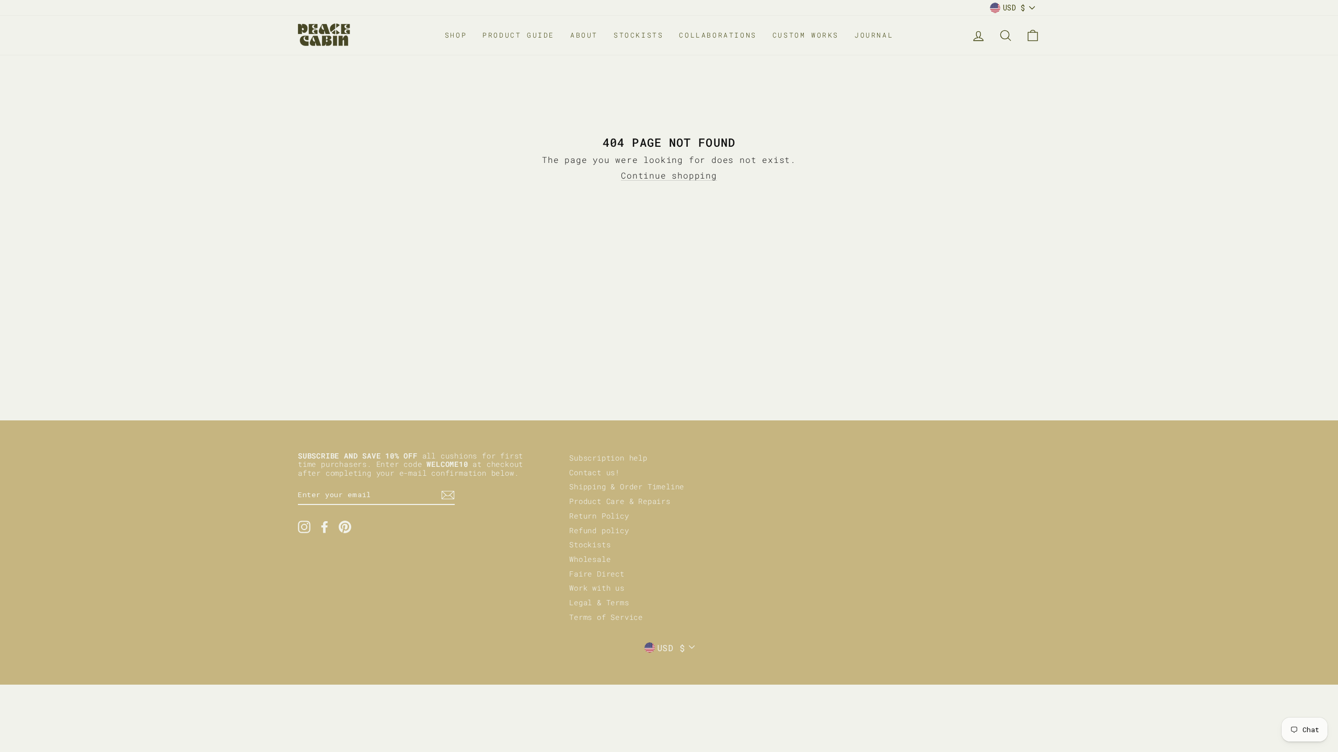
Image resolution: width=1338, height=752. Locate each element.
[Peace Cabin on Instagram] (304, 527)
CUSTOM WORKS (805, 35)
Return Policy (599, 516)
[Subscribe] (448, 495)
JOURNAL (874, 35)
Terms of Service (606, 617)
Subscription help (608, 458)
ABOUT (584, 35)
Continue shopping (669, 175)
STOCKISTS (638, 35)
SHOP (456, 35)
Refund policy (599, 530)
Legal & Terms (599, 602)
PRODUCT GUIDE (518, 35)
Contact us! (594, 472)
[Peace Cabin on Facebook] (324, 527)
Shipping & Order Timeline (626, 486)
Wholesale (589, 559)
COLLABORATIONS (717, 35)
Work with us (597, 588)
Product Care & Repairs (620, 501)
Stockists (589, 544)
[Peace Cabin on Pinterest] (345, 527)
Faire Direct (597, 574)
